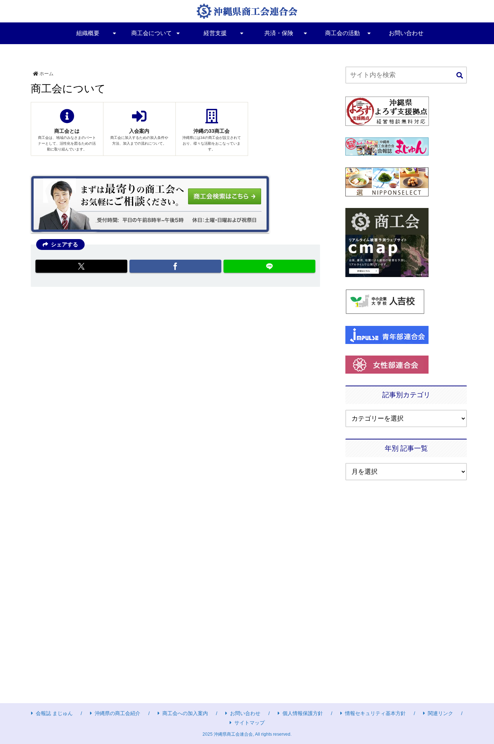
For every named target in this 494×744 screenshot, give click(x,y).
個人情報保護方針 (302, 713)
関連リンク (440, 713)
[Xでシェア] (81, 266)
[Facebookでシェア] (175, 266)
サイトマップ (249, 723)
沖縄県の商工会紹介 (117, 713)
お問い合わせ (245, 713)
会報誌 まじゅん (54, 713)
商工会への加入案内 (185, 713)
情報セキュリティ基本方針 (375, 713)
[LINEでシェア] (269, 266)
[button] (459, 76)
